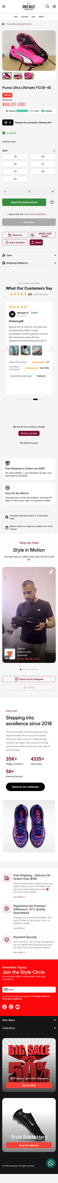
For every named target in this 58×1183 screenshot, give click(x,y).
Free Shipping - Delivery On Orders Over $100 (31, 877)
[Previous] (6, 348)
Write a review (29, 433)
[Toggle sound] (7, 658)
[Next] (51, 348)
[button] (54, 6)
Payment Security (25, 937)
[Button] (54, 150)
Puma (13, 142)
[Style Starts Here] (29, 1125)
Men (16, 16)
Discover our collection (25, 786)
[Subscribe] (52, 990)
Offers (41, 16)
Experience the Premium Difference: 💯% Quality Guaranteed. (29, 909)
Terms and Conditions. (35, 214)
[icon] (51, 572)
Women (24, 16)
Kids (33, 16)
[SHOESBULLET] (29, 6)
